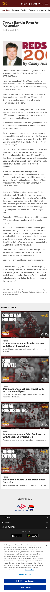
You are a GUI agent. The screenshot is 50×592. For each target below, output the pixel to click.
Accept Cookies (25, 588)
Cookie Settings (25, 574)
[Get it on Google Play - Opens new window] (32, 537)
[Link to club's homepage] (4, 3)
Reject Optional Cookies (25, 581)
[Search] (42, 3)
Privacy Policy (30, 570)
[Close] (46, 545)
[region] (25, 567)
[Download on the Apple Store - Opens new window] (16, 536)
